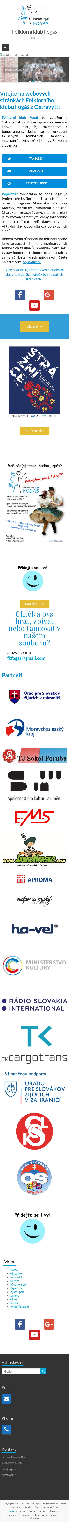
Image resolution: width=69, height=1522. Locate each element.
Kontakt (15, 1303)
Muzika (14, 1280)
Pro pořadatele (19, 1306)
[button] (34, 158)
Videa (13, 1299)
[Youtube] (34, 305)
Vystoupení (32, 262)
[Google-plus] (49, 295)
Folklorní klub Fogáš (34, 31)
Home (14, 1269)
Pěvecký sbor (18, 1284)
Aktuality (16, 1273)
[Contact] (6, 1399)
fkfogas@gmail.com (26, 658)
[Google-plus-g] (49, 1324)
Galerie (14, 1295)
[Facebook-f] (20, 1324)
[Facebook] (20, 295)
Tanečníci (16, 1277)
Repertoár (16, 1288)
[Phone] (6, 1429)
